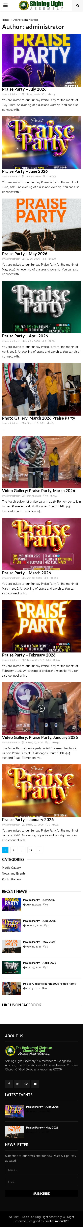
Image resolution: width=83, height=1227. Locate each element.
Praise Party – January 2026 (28, 819)
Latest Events (18, 1095)
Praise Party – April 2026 (25, 335)
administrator (30, 19)
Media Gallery (11, 867)
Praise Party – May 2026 (24, 253)
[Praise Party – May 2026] (11, 946)
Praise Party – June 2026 (25, 171)
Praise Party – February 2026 (29, 654)
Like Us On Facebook (21, 1005)
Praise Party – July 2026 (24, 89)
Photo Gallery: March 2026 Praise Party (38, 418)
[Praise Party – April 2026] (11, 967)
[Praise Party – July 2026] (11, 904)
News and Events (14, 873)
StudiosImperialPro (57, 1221)
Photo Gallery (11, 879)
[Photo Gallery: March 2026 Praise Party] (11, 988)
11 (30, 850)
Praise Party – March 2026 (26, 572)
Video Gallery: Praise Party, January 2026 (40, 737)
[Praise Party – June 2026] (11, 925)
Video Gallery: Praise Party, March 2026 (38, 490)
